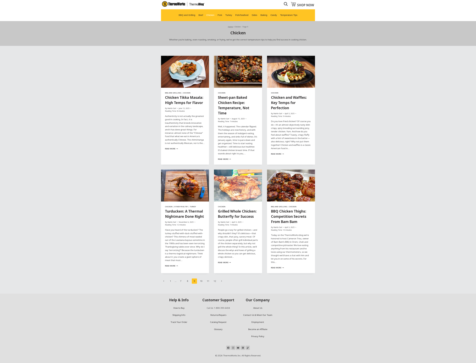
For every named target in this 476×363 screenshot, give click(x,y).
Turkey (228, 15)
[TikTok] (248, 348)
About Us (257, 307)
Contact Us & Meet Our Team (257, 315)
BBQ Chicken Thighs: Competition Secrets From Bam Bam (288, 216)
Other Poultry (181, 207)
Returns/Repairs (218, 315)
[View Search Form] (286, 4)
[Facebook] (228, 348)
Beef (200, 15)
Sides (254, 15)
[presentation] (185, 72)
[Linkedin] (243, 348)
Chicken (210, 15)
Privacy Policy (257, 336)
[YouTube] (238, 348)
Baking (263, 15)
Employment (257, 322)
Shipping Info (178, 315)
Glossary (218, 329)
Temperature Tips (288, 15)
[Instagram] (233, 348)
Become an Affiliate (257, 329)
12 (215, 281)
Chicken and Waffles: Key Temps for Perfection (289, 102)
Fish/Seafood (241, 15)
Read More (171, 148)
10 (201, 281)
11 (208, 281)
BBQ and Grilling (187, 15)
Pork (220, 15)
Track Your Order (179, 322)
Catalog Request (218, 322)
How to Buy (179, 307)
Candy (273, 15)
